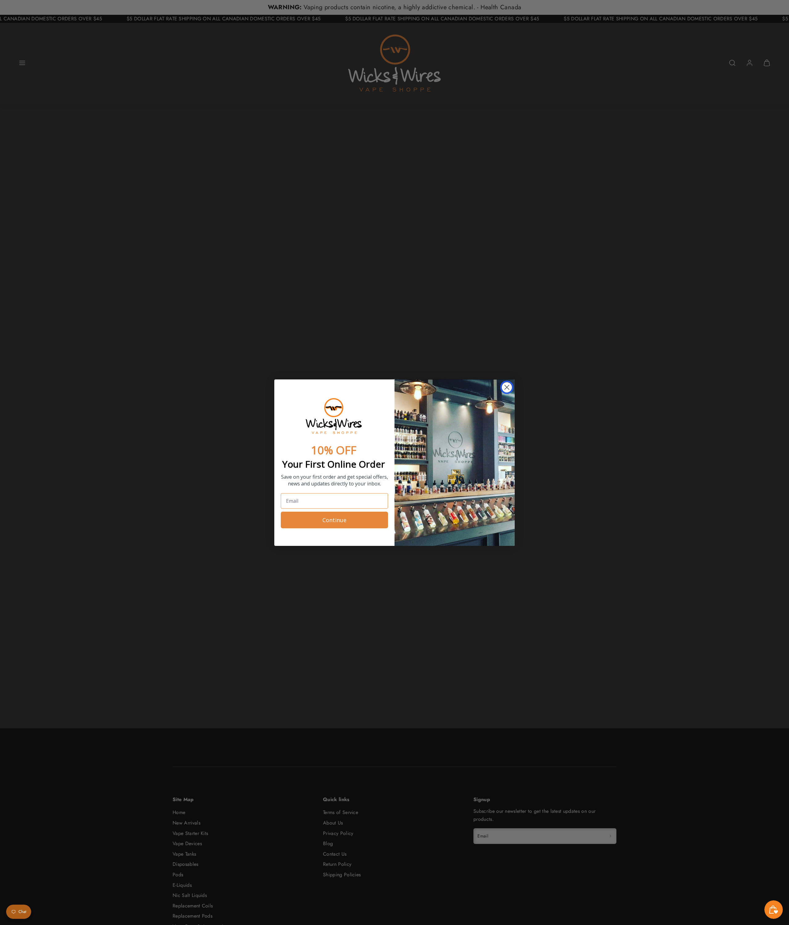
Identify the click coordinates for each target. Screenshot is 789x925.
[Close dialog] (506, 387)
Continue (334, 520)
